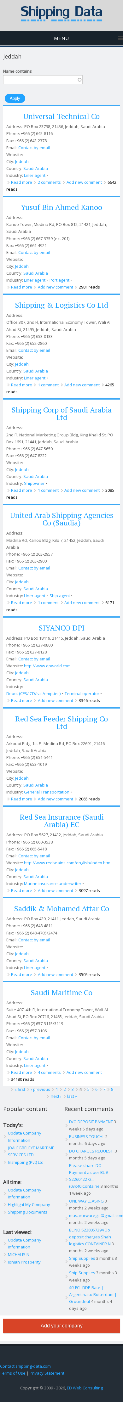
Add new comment (84, 182)
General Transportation (46, 792)
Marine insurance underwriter (52, 883)
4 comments (49, 1072)
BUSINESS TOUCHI (86, 1136)
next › (56, 1096)
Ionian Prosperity (24, 1262)
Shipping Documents (27, 1212)
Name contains (17, 71)
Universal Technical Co (61, 116)
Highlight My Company (29, 1204)
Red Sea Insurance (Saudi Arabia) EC (62, 820)
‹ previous (40, 1089)
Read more (21, 182)
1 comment (48, 385)
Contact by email (34, 147)
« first (20, 1089)
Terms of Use (13, 1373)
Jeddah (22, 161)
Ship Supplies (82, 1258)
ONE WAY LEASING (86, 1201)
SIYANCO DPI (62, 628)
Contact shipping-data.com (25, 1366)
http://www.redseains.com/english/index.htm (67, 863)
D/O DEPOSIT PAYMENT (91, 1121)
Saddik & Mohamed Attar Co (61, 908)
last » (72, 1096)
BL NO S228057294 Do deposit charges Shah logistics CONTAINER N (90, 1237)
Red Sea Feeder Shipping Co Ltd (61, 722)
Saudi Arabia (35, 168)
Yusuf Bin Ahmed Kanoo (61, 207)
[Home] (61, 20)
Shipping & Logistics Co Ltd (61, 305)
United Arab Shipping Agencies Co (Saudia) (61, 519)
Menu (61, 38)
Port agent (59, 280)
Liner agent (34, 175)
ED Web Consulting (85, 1388)
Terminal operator (82, 693)
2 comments (49, 182)
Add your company (62, 1325)
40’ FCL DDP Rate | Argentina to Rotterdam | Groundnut (93, 1294)
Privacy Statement (47, 1373)
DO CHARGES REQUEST (91, 1151)
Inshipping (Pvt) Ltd (26, 1162)
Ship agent (60, 595)
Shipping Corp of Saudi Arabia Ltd (62, 413)
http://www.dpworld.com (47, 666)
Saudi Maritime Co (61, 992)
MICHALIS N (18, 1254)
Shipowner (34, 483)
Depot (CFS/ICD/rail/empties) (33, 693)
